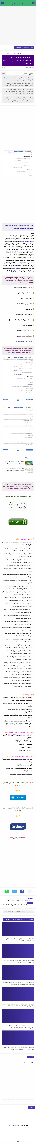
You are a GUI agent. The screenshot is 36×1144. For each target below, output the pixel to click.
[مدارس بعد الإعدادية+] (11, 1137)
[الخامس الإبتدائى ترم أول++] (8, 1133)
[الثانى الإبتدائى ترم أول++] (33, 1133)
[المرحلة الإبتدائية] (14, 1130)
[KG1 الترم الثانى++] (11, 1135)
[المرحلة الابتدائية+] (22, 1135)
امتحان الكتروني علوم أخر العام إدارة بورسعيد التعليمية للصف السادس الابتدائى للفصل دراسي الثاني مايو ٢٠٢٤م (15, 469)
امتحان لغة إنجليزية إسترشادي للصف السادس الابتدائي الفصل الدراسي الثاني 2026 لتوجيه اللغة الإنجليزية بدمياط (18, 1005)
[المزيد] (27, 1137)
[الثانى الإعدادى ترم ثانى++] (25, 1130)
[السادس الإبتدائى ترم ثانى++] (30, 1135)
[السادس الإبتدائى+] (3, 1133)
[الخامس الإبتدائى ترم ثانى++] (6, 1133)
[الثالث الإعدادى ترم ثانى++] (16, 1130)
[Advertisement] (18, 25)
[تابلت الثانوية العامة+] (22, 1137)
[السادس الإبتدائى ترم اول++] (33, 1135)
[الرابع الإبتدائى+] (19, 1133)
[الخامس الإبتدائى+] (11, 1133)
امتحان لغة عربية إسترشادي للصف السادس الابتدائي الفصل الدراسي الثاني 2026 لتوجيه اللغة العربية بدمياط (18, 1048)
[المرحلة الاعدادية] (9, 1128)
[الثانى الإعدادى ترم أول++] (27, 1130)
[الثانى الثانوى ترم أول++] (19, 1128)
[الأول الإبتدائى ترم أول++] (8, 1130)
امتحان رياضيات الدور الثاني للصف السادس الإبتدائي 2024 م (17, 663)
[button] (22, 891)
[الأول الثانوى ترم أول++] (27, 1128)
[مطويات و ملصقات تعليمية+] (16, 1137)
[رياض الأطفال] (19, 1135)
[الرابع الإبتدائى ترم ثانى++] (14, 1133)
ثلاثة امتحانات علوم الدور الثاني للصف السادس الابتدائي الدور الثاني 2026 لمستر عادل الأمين (18, 940)
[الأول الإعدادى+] (6, 1128)
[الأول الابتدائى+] (11, 1130)
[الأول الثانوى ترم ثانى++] (25, 1128)
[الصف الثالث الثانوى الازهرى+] (25, 1135)
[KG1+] (16, 1135)
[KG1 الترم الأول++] (14, 1135)
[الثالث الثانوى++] (11, 1128)
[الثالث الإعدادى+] (22, 1130)
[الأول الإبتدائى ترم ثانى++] (6, 1130)
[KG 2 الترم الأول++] (6, 1135)
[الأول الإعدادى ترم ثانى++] (33, 1130)
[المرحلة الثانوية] (33, 1128)
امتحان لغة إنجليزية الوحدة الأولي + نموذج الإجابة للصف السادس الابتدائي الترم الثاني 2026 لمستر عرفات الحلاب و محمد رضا (18, 568)
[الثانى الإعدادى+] (30, 1130)
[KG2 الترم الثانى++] (3, 1135)
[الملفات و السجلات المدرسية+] (14, 1137)
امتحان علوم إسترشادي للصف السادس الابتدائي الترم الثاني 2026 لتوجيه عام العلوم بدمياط (18, 961)
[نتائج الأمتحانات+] (8, 1137)
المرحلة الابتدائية (10, 54)
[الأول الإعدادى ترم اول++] (3, 1128)
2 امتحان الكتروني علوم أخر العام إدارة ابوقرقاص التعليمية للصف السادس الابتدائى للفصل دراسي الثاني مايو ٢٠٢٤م (14, 462)
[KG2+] (8, 1135)
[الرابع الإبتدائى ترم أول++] (16, 1133)
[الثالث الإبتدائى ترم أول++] (25, 1133)
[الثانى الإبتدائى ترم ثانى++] (30, 1133)
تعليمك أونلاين (18, 3)
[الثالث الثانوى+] (14, 1128)
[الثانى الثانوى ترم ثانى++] (17, 1128)
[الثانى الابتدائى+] (3, 1130)
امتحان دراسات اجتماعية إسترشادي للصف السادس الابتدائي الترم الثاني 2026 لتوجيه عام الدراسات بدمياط (18, 983)
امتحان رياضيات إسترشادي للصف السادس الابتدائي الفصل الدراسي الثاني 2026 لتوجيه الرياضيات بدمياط (19, 1027)
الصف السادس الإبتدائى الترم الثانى (24, 54)
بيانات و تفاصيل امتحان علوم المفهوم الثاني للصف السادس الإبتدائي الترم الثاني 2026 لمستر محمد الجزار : (19, 85)
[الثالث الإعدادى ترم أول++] (19, 1130)
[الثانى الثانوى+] (22, 1128)
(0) (2, 67)
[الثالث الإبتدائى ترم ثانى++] (22, 1133)
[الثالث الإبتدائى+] (27, 1133)
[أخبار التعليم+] (25, 1137)
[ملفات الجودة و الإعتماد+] (19, 1137)
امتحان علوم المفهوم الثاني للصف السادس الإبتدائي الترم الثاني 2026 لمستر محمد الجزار (18, 79)
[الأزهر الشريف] (27, 1135)
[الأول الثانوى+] (30, 1128)
